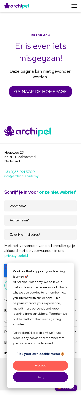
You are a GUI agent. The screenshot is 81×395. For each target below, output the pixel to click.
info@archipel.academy (21, 176)
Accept (40, 365)
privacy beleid (16, 255)
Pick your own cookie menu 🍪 (40, 354)
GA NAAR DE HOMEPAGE (40, 91)
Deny (40, 377)
